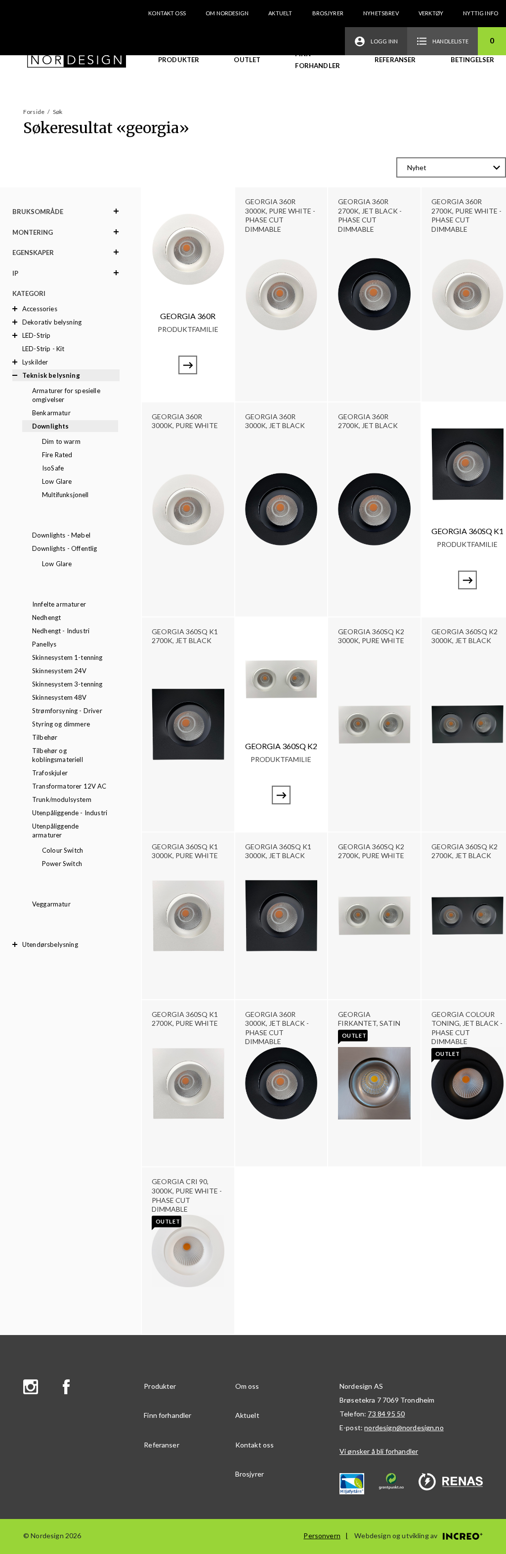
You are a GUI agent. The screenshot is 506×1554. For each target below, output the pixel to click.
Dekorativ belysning (52, 322)
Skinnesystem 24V (59, 671)
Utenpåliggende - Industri (69, 813)
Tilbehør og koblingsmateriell (57, 755)
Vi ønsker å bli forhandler (378, 1451)
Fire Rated (57, 455)
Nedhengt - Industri (60, 631)
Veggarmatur (51, 904)
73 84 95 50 (386, 1413)
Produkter (178, 60)
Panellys (44, 644)
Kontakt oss (167, 13)
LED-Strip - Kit (43, 349)
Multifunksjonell (65, 495)
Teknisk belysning (51, 375)
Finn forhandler (317, 60)
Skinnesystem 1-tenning (67, 657)
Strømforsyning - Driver (67, 711)
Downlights (50, 426)
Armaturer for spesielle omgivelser (66, 395)
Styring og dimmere (61, 724)
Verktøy (431, 13)
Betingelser (473, 60)
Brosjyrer (327, 13)
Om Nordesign (227, 13)
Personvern (321, 1535)
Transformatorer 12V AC (69, 786)
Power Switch (62, 863)
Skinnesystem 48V (59, 697)
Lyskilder (35, 362)
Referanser (395, 60)
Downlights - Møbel (61, 535)
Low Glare (57, 481)
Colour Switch (62, 850)
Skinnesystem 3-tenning (67, 684)
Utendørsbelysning (50, 944)
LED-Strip (36, 335)
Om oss (247, 1386)
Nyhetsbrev (381, 13)
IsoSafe (53, 468)
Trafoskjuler (50, 773)
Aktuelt (280, 13)
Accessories (39, 309)
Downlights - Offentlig (64, 548)
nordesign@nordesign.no (404, 1427)
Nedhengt (46, 617)
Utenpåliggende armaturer (55, 830)
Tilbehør (44, 737)
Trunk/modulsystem (61, 799)
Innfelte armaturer (59, 604)
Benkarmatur (51, 413)
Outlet (247, 60)
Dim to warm (61, 441)
